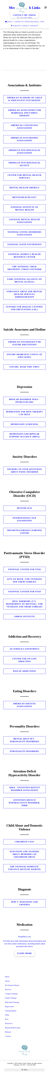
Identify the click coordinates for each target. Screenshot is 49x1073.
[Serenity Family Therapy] (21, 7)
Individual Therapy (12, 1002)
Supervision (9, 1006)
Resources (9, 1023)
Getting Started (10, 1011)
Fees (6, 1019)
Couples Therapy (11, 994)
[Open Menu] (45, 8)
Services (8, 989)
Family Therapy (11, 998)
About (7, 981)
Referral (8, 1032)
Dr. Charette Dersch (12, 985)
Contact (8, 1036)
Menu (26, 1070)
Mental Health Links (12, 1028)
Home (7, 977)
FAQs (7, 1015)
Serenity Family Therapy (25, 26)
